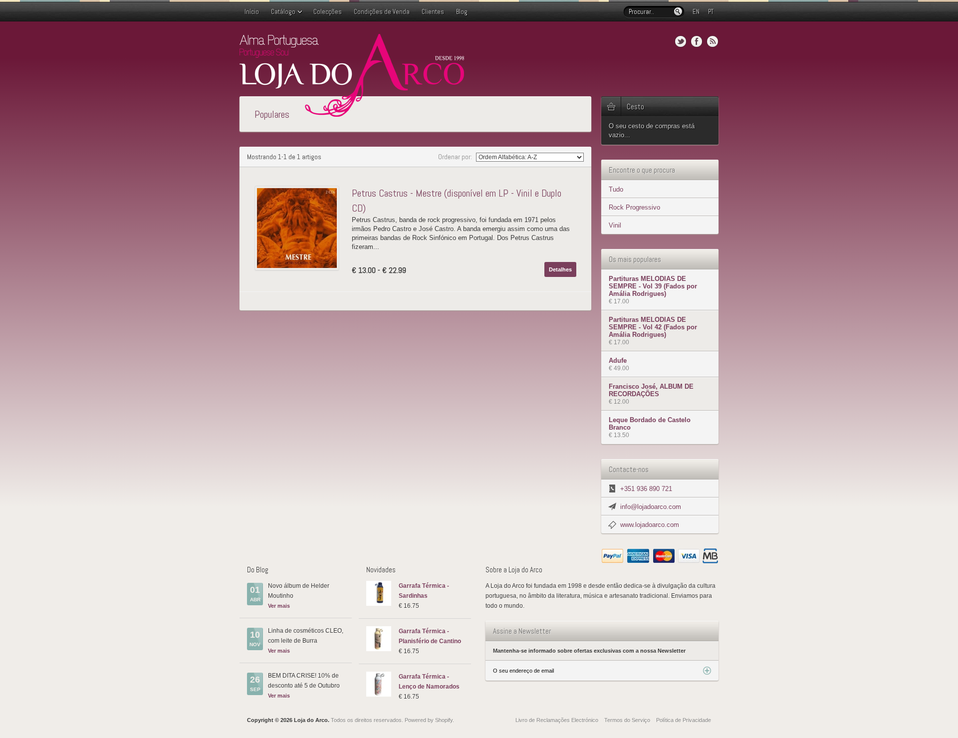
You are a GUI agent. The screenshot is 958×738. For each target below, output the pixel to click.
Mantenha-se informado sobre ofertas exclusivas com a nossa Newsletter (589, 651)
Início (251, 11)
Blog (462, 11)
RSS (712, 41)
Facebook (697, 41)
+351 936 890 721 (646, 488)
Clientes (433, 11)
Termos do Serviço (627, 720)
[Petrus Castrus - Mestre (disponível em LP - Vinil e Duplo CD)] (299, 228)
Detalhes (560, 269)
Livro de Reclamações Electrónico (556, 720)
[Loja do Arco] (352, 112)
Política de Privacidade (683, 720)
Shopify (444, 720)
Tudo (616, 189)
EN (696, 11)
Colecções (327, 11)
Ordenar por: (456, 156)
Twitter (681, 41)
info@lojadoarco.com (650, 506)
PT (711, 11)
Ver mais (279, 606)
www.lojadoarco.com (649, 524)
